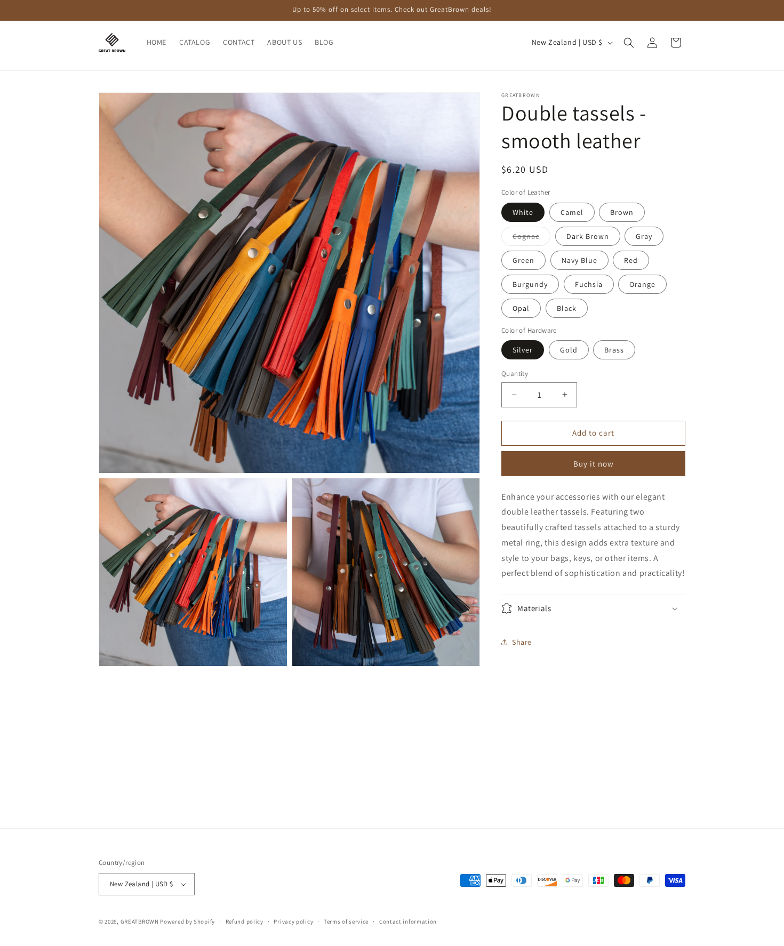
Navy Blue (579, 260)
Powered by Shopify (187, 921)
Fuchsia (589, 284)
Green (523, 260)
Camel (572, 212)
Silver (523, 350)
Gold (569, 350)
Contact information (408, 921)
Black (567, 308)
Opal (521, 308)
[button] (629, 42)
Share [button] (522, 642)
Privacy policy (293, 921)
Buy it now (593, 464)
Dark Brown (587, 236)
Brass (614, 350)
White (523, 212)
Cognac (531, 238)
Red (631, 260)
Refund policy (244, 921)
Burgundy (530, 284)
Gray (644, 236)
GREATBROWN (140, 921)
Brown (622, 212)
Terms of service (346, 921)
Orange (642, 284)
